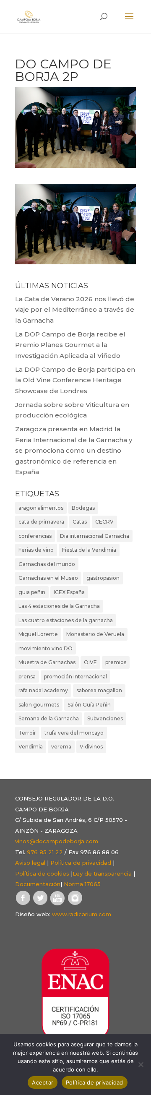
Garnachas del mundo (46, 564)
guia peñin (31, 592)
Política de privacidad (80, 862)
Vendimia (30, 746)
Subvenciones (105, 718)
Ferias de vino (36, 550)
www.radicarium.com (81, 914)
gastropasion (103, 578)
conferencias (35, 536)
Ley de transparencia (102, 873)
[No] (140, 1064)
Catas (80, 522)
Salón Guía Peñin (89, 704)
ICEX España (69, 592)
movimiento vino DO (45, 648)
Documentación (37, 884)
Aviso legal (30, 862)
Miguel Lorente (38, 634)
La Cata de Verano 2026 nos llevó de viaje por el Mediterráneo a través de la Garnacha (74, 309)
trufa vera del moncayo (74, 733)
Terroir (27, 733)
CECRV (104, 522)
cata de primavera (41, 522)
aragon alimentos (40, 508)
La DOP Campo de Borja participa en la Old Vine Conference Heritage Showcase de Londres (75, 380)
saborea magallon (99, 690)
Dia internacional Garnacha (94, 536)
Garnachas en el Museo (48, 578)
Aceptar (42, 1082)
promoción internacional (75, 676)
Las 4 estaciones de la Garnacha (59, 606)
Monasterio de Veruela (95, 634)
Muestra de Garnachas (47, 662)
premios (115, 662)
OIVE (90, 662)
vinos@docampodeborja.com (56, 841)
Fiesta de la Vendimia (89, 550)
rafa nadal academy (43, 690)
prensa (27, 676)
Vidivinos (91, 746)
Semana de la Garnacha (48, 718)
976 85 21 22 (45, 852)
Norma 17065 (82, 884)
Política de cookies (42, 873)
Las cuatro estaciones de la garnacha (65, 620)
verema (61, 746)
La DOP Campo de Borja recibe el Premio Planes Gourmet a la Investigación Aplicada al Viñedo (70, 345)
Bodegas (83, 508)
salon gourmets (38, 704)
